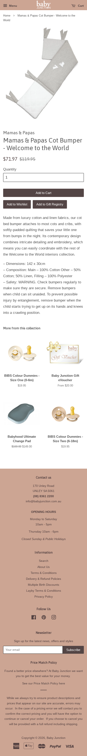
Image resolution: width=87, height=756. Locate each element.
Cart (80, 5)
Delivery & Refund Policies (43, 578)
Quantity (9, 169)
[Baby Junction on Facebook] (33, 618)
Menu (12, 5)
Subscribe (73, 650)
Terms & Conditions (44, 573)
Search (43, 560)
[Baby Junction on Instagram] (53, 618)
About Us (43, 567)
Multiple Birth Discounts (43, 584)
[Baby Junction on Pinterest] (43, 618)
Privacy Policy (43, 596)
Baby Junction (56, 737)
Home (6, 15)
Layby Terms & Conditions (43, 590)
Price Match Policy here (49, 683)
